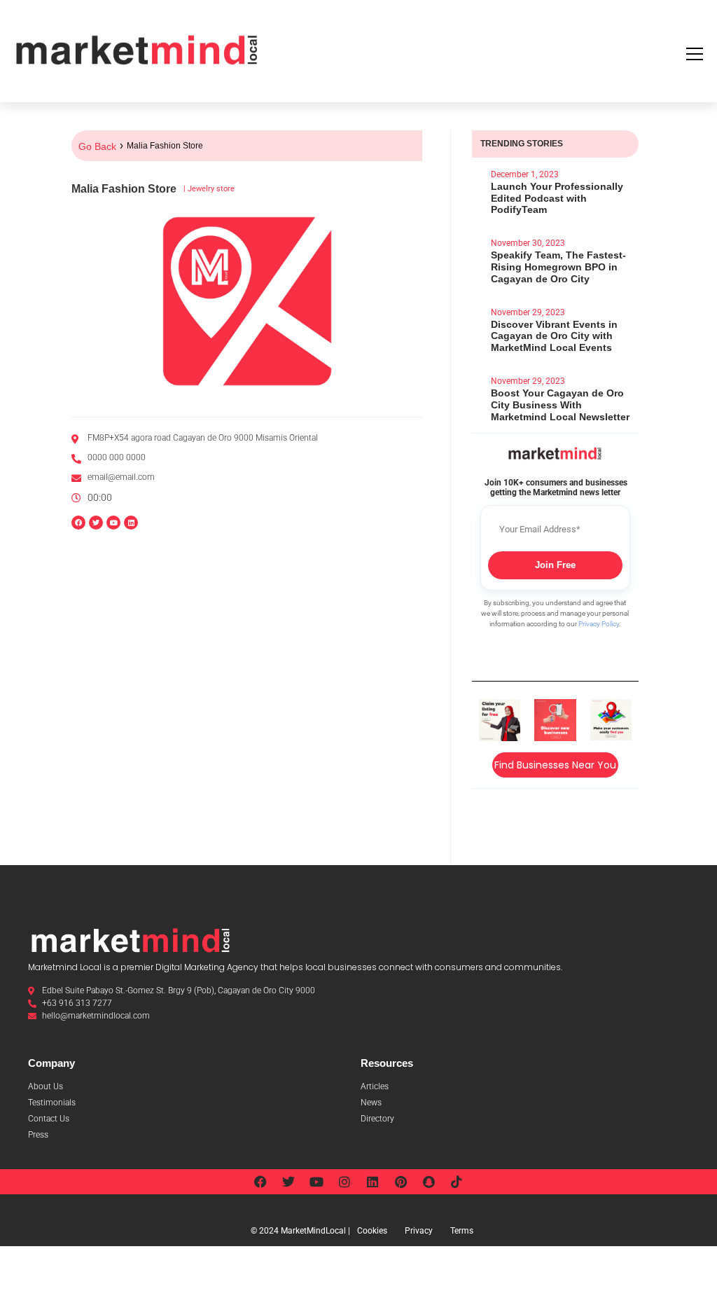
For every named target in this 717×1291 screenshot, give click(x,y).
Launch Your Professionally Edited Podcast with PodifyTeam (557, 198)
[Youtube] (316, 1181)
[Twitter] (288, 1181)
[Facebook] (260, 1181)
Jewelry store (211, 188)
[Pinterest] (400, 1181)
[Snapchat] (428, 1181)
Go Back (97, 146)
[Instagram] (344, 1181)
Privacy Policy (598, 624)
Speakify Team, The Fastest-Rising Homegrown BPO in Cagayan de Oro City (558, 266)
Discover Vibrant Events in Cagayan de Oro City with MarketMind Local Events (554, 336)
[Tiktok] (456, 1181)
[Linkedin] (131, 523)
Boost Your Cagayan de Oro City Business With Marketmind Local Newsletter (560, 404)
